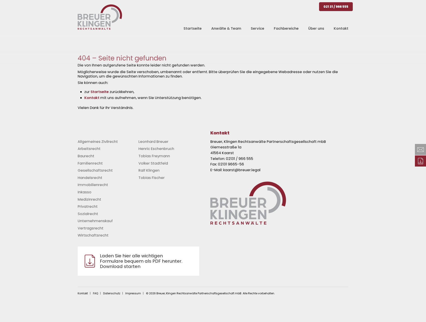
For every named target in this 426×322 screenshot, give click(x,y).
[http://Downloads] (420, 161)
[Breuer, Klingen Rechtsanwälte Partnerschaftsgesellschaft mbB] (100, 17)
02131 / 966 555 (239, 158)
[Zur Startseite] (286, 203)
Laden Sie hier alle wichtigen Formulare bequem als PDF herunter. (141, 261)
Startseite (100, 91)
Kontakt (91, 97)
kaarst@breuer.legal (241, 170)
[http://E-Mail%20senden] (420, 149)
